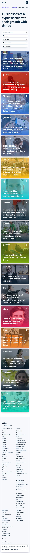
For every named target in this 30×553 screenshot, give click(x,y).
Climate (4, 442)
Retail (17, 477)
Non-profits (19, 471)
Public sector (19, 475)
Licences (4, 529)
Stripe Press (19, 518)
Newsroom (18, 516)
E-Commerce (19, 438)
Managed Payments (7, 462)
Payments (4, 466)
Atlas (3, 433)
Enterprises (19, 431)
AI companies (19, 456)
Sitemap (4, 531)
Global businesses (20, 444)
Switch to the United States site (10, 549)
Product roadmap (20, 512)
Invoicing (4, 456)
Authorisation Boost (7, 434)
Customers (5, 7)
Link (3, 460)
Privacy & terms (6, 524)
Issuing (4, 458)
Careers (18, 514)
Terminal (4, 477)
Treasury (4, 479)
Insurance (18, 465)
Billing (3, 436)
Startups (18, 433)
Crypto (4, 446)
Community (5, 518)
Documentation (20, 495)
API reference (19, 497)
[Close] (27, 546)
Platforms (18, 452)
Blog (3, 516)
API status (18, 499)
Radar (3, 469)
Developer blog (20, 507)
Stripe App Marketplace (22, 484)
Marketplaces (19, 448)
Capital (4, 438)
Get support (5, 541)
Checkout (4, 440)
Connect (4, 444)
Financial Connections (7, 452)
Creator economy (20, 458)
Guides (4, 512)
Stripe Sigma (5, 473)
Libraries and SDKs (20, 503)
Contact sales (19, 520)
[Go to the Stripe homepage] (3, 423)
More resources (6, 535)
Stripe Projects (19, 505)
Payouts (4, 468)
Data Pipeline (5, 448)
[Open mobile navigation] (27, 2)
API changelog (19, 501)
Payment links (5, 464)
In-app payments (20, 446)
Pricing (3, 431)
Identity (4, 454)
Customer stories (6, 514)
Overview (14, 7)
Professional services (21, 473)
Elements (4, 450)
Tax (3, 475)
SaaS (17, 454)
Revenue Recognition (7, 471)
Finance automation (21, 442)
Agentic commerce (20, 434)
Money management (21, 450)
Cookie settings (6, 533)
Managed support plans (8, 543)
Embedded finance (20, 440)
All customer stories (23, 7)
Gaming (18, 460)
